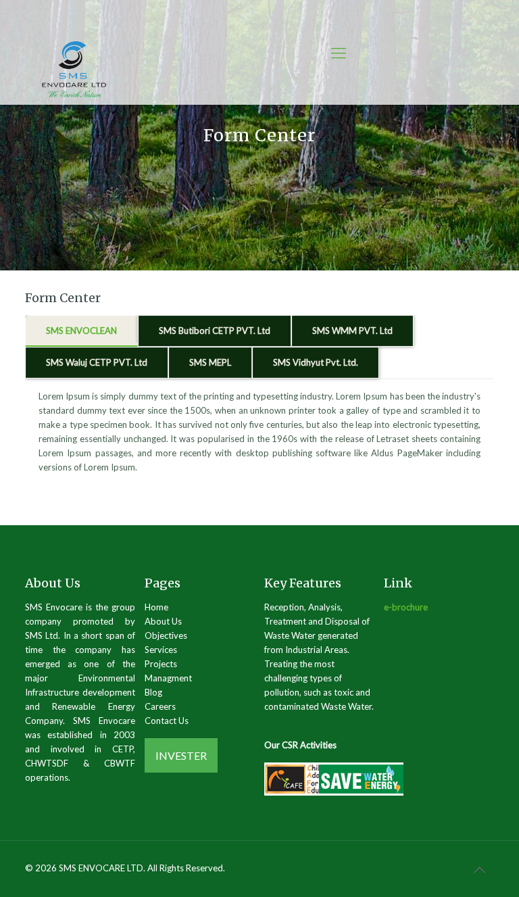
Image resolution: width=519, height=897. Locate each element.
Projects (161, 663)
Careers (160, 706)
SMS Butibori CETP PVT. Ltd (214, 330)
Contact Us (167, 720)
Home (156, 607)
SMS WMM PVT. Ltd (352, 330)
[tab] (81, 331)
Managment (168, 678)
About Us (163, 621)
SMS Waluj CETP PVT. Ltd (96, 362)
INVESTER (181, 755)
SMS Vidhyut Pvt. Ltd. (315, 362)
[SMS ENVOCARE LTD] (74, 70)
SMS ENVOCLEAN (81, 330)
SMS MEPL (210, 362)
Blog (153, 692)
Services (161, 649)
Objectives (166, 635)
